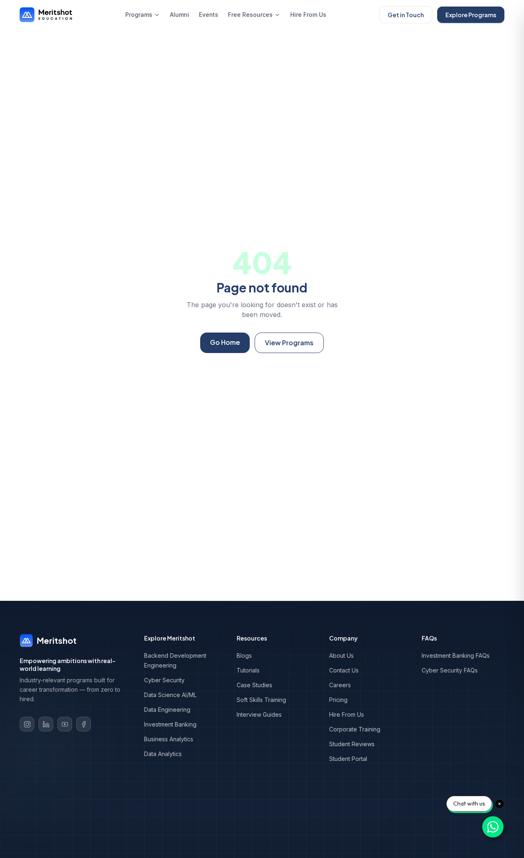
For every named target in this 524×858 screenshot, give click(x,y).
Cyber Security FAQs (450, 670)
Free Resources (250, 14)
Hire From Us (308, 14)
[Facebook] (83, 724)
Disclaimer (107, 854)
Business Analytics (168, 739)
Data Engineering (167, 709)
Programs (138, 14)
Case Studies (254, 684)
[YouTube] (64, 724)
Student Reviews (352, 743)
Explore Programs (470, 14)
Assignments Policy (118, 844)
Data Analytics (163, 753)
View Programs (289, 342)
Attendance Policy (431, 833)
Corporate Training (354, 729)
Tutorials (248, 670)
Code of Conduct (325, 844)
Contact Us (344, 670)
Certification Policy (222, 844)
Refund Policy (112, 823)
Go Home (225, 342)
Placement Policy (325, 833)
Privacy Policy (426, 823)
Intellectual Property (433, 844)
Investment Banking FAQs (456, 655)
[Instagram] (27, 724)
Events (208, 14)
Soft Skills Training (261, 699)
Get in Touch (406, 14)
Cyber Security (164, 680)
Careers (340, 684)
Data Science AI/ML (170, 694)
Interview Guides (259, 714)
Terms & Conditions (118, 833)
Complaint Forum (220, 833)
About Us (341, 655)
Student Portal (348, 758)
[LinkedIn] (45, 724)
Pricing (338, 699)
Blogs (244, 655)
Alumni (179, 14)
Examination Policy (222, 823)
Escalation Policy (325, 823)
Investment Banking (170, 724)
